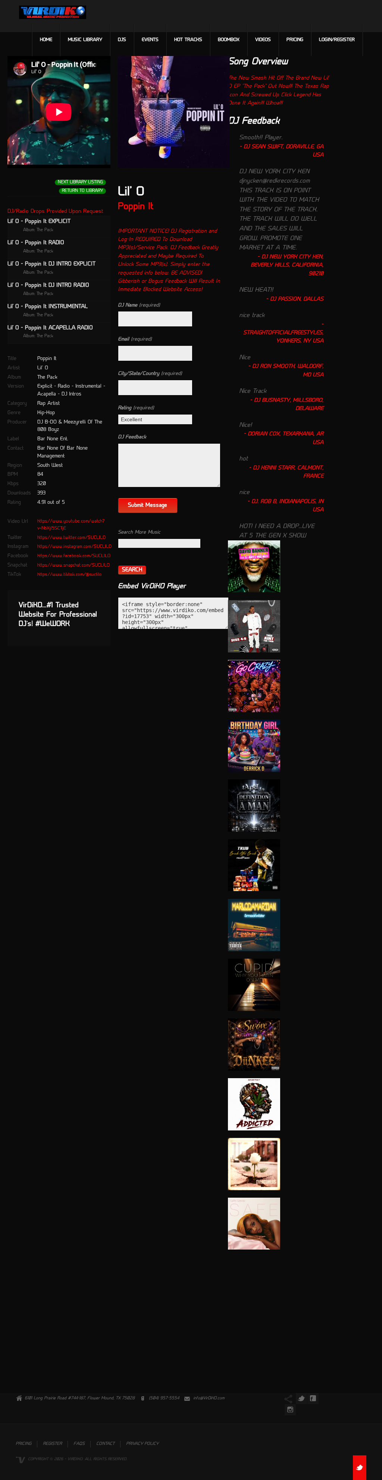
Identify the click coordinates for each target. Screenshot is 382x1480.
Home (46, 40)
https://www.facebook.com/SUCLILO (73, 556)
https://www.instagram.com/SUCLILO (74, 546)
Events (150, 40)
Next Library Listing (80, 182)
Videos (263, 40)
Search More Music (139, 532)
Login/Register (337, 40)
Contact (105, 1444)
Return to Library (82, 191)
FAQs (79, 1444)
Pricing (294, 40)
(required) (139, 305)
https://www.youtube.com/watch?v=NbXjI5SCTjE (71, 525)
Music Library (85, 40)
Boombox (228, 40)
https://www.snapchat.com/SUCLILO (73, 565)
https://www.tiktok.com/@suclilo (69, 575)
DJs (122, 40)
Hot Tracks (188, 40)
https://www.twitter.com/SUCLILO (71, 538)
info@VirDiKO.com (209, 1398)
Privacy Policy (142, 1444)
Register (52, 1444)
